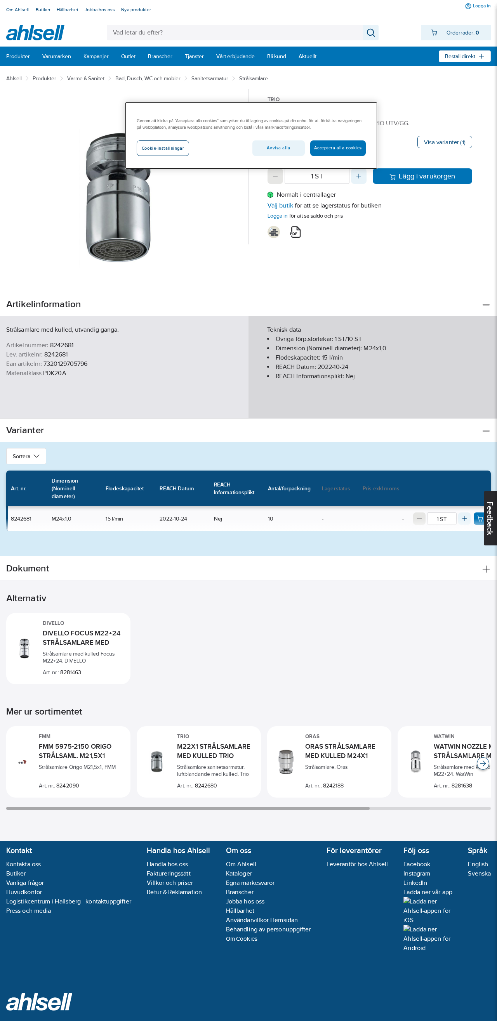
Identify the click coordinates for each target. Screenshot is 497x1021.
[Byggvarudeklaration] (274, 232)
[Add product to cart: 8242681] (480, 518)
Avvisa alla (278, 147)
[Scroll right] (483, 763)
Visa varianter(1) (445, 142)
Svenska (479, 873)
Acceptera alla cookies (338, 147)
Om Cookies (241, 938)
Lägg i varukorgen (427, 176)
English (478, 864)
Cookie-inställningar (163, 148)
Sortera (21, 456)
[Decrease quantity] (275, 176)
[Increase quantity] (359, 176)
